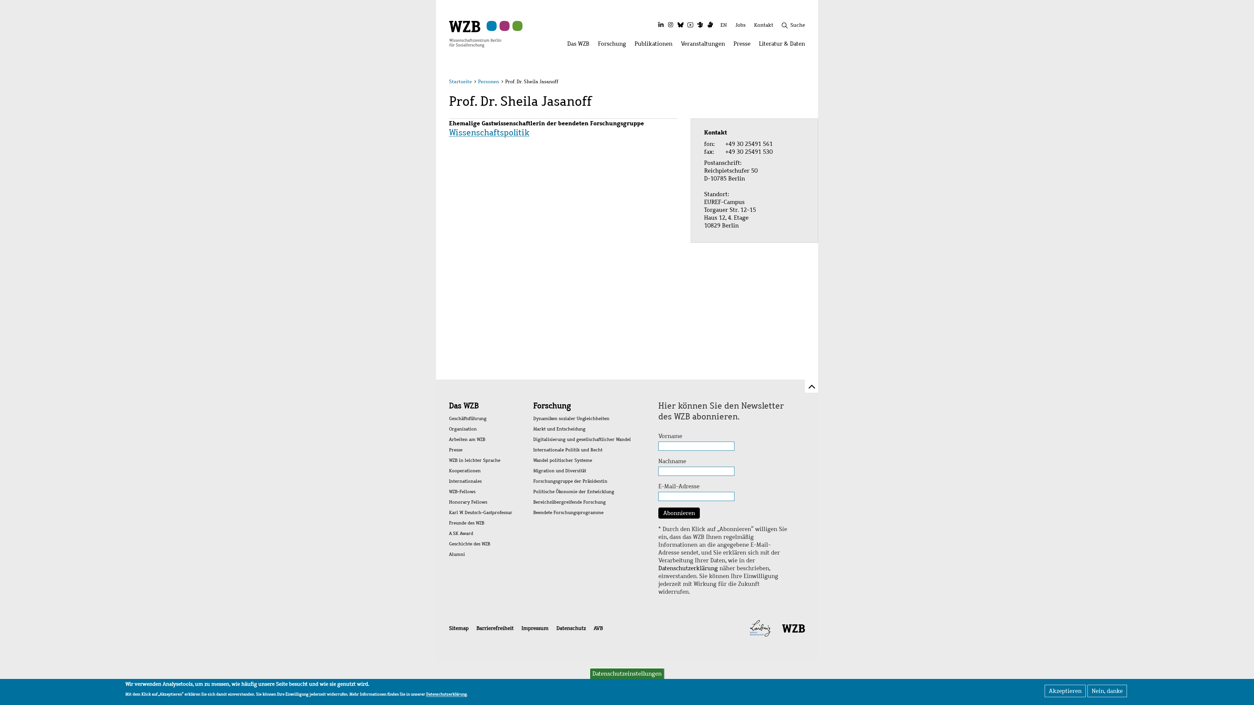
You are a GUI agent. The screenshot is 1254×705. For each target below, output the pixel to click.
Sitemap (459, 628)
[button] (806, 82)
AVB (598, 628)
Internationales (465, 481)
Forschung (552, 405)
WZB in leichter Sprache (474, 460)
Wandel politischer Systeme (562, 460)
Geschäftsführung (468, 418)
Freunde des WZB (466, 523)
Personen (488, 81)
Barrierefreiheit (495, 628)
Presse (455, 450)
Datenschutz (571, 628)
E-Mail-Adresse (678, 486)
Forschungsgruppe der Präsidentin (570, 481)
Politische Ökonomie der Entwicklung (573, 492)
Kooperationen (465, 471)
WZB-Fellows (462, 492)
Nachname (672, 461)
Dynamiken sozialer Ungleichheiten (571, 418)
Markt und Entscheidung (559, 429)
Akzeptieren (1065, 691)
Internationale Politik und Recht (568, 450)
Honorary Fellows (468, 502)
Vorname (670, 436)
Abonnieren (679, 513)
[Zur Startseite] (475, 34)
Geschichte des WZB (469, 544)
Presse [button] (744, 45)
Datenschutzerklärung (688, 568)
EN (723, 25)
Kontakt (763, 25)
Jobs (740, 25)
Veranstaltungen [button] (705, 45)
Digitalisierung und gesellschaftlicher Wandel (582, 439)
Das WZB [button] (580, 45)
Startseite (460, 81)
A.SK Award (461, 533)
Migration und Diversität (559, 471)
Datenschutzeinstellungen (627, 674)
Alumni (457, 554)
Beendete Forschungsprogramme (568, 512)
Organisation (463, 429)
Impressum (535, 628)
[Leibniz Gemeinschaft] (760, 628)
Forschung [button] (614, 45)
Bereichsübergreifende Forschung (569, 502)
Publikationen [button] (656, 45)
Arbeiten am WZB (467, 439)
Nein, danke (1107, 691)
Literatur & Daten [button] (784, 45)
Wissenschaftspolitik (489, 132)
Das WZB (464, 405)
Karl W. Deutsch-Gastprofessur (480, 512)
